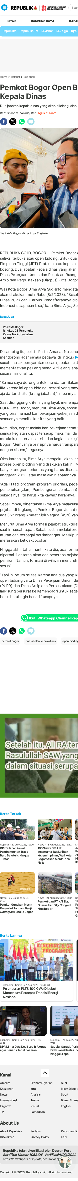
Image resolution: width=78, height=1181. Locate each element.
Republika (9, 31)
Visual (35, 1106)
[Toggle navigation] (4, 7)
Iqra (33, 1088)
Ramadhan (38, 1112)
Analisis (36, 1094)
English (66, 1106)
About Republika (11, 1131)
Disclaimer (7, 1137)
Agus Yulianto (47, 113)
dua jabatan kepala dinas (41, 641)
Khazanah (6, 1088)
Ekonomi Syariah (41, 1083)
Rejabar (15, 76)
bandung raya (42, 21)
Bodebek (29, 76)
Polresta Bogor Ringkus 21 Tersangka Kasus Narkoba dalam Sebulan (18, 332)
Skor (64, 1083)
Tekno (35, 1100)
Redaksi (36, 1131)
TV (2, 1112)
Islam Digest (69, 1088)
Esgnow (5, 1106)
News (4, 1094)
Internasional (8, 1100)
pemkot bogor (10, 641)
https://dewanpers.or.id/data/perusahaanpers (33, 1159)
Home (3, 76)
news (11, 21)
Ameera (5, 1083)
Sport (64, 1094)
